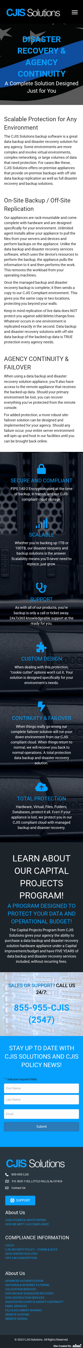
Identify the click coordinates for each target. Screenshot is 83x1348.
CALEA (9, 1245)
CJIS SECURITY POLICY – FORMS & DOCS (31, 1249)
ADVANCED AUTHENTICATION (24, 1280)
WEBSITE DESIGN (16, 1318)
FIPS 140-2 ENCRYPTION (21, 1258)
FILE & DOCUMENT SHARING (23, 1310)
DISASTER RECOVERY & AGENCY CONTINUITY (34, 1301)
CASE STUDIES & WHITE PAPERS (25, 1220)
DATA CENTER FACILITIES (21, 1253)
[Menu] (74, 12)
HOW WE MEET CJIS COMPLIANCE (27, 1224)
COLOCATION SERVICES (20, 1289)
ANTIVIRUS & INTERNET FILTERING (27, 1285)
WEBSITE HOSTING (17, 1314)
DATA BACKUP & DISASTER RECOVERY (29, 1293)
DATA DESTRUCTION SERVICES (24, 1297)
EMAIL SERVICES (16, 1306)
